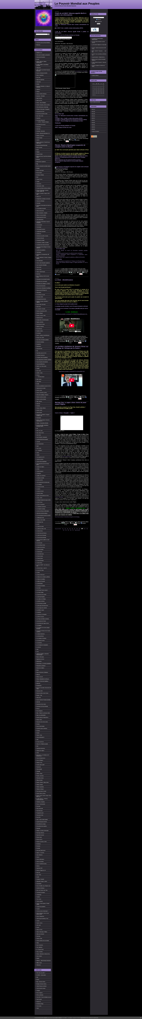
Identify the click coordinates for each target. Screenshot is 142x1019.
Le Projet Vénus (39, 562)
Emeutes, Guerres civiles (41, 315)
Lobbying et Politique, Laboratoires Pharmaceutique (42, 654)
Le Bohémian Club (39, 522)
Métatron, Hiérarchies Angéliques (42, 681)
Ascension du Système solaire (41, 113)
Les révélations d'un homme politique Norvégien (43, 628)
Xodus (37, 1008)
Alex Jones (38, 77)
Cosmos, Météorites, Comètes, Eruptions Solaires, (43, 258)
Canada (37, 181)
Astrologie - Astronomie (40, 131)
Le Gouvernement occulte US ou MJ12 (43, 515)
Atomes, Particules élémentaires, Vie (43, 133)
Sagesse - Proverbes (40, 852)
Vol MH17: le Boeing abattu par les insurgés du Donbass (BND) (71, 119)
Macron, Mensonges (40, 656)
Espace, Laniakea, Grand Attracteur (42, 335)
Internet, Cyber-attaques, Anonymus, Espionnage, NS (43, 420)
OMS (37, 739)
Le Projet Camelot (39, 556)
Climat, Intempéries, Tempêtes (41, 212)
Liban (37, 649)
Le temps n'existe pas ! (40, 574)
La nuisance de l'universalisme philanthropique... (97, 39)
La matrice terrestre (40, 491)
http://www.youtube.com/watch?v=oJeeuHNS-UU (72, 371)
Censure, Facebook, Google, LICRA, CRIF (43, 194)
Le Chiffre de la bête (40, 526)
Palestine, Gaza (39, 762)
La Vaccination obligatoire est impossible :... (99, 45)
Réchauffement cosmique (41, 823)
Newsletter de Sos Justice (41, 704)
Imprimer (80, 272)
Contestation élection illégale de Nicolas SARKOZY (43, 247)
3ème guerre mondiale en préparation (43, 54)
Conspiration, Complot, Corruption (42, 242)
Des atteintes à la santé (40, 294)
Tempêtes (38, 896)
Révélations (38, 843)
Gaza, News (38, 370)
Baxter (37, 149)
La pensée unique (39, 493)
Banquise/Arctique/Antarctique (41, 145)
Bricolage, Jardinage (40, 174)
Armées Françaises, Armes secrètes (43, 104)
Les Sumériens (39, 642)
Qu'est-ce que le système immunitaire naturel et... (98, 60)
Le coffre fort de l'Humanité (41, 535)
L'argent (37, 454)
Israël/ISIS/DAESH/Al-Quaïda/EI (42, 439)
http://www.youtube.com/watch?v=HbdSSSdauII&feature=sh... (72, 314)
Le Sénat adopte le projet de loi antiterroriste (66, 304)
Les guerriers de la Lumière (41, 594)
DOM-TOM (38, 306)
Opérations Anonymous (40, 748)
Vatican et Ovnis (39, 929)
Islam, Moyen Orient (40, 432)
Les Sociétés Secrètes (40, 640)
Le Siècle (38, 572)
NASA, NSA (38, 697)
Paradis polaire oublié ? (40, 764)
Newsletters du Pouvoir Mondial (42, 706)
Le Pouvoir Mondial (39, 549)
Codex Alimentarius (39, 219)
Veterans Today (39, 938)
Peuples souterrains (40, 775)
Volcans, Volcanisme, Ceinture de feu (43, 953)
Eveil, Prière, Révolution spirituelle (42, 339)
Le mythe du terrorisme (40, 547)
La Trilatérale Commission (41, 506)
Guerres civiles (39, 390)
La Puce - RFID (39, 497)
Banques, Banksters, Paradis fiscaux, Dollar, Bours (43, 142)
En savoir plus (95, 1017)
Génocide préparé (41, 376)
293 (63, 530)
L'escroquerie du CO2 (40, 457)
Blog (37, 163)
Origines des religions (40, 750)
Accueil (37, 59)
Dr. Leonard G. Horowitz (40, 308)
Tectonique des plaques (40, 892)
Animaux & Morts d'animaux (41, 93)
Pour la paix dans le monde (41, 791)
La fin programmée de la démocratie (42, 482)
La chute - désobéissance (64, 280)
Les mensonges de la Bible (41, 603)
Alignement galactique (40, 79)
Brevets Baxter (39, 172)
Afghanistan (38, 67)
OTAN (37, 752)
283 (65, 528)
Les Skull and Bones (40, 636)
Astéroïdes (38, 128)
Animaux (38, 91)
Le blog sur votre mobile (40, 519)
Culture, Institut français (40, 271)
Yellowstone (38, 964)
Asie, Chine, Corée (39, 115)
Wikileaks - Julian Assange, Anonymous (43, 960)
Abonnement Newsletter (40, 57)
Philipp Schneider (39, 780)
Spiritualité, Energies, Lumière (41, 881)
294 (66, 530)
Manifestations (39, 661)
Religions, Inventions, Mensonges (42, 830)
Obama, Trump (39, 735)
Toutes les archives (95, 131)
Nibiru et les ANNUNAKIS (40, 715)
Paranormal (38, 766)
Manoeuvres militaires (40, 667)
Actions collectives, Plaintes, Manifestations (41, 62)
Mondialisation (38, 685)
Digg (86, 272)
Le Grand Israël (39, 542)
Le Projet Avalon (39, 551)
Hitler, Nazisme (39, 401)
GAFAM (37, 368)
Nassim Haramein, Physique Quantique (43, 699)
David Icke (38, 273)
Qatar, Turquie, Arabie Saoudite (42, 819)
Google (37, 383)
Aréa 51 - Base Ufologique (41, 102)
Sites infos (38, 872)
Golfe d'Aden (38, 381)
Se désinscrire (99, 21)
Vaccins (37, 927)
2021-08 (93, 113)
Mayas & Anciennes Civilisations (42, 672)
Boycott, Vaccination (40, 170)
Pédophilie (38, 771)
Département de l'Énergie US (41, 290)
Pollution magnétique (40, 786)
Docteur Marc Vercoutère (41, 304)
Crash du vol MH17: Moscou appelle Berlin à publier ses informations (70, 14)
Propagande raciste (39, 812)
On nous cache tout (40, 741)
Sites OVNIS (38, 874)
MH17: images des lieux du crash (63, 127)
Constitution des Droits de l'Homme (42, 244)
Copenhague (38, 252)
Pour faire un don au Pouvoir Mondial (43, 42)
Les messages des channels (41, 607)
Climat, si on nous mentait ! (41, 215)
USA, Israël (38, 925)
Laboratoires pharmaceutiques (41, 513)
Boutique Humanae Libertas (41, 983)
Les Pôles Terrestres (40, 616)
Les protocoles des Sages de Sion (42, 623)
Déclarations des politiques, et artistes (43, 283)
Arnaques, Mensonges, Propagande (42, 109)
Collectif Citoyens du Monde (41, 986)
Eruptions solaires (39, 330)
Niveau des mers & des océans (42, 721)
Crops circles (38, 267)
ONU (37, 746)
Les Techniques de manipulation (42, 644)
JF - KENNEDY (39, 450)
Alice (37, 977)
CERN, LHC (38, 196)
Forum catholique (59, 497)
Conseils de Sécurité (40, 238)
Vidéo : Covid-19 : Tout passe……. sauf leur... (99, 51)
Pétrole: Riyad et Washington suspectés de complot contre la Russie (70, 146)
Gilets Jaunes (38, 379)
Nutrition (37, 732)
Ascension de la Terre (40, 111)
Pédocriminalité (39, 769)
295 (68, 530)
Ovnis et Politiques (39, 760)
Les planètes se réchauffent (41, 614)
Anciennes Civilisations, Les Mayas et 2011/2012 (43, 87)
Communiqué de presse (40, 229)
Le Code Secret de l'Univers (41, 533)
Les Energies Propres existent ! (42, 590)
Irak (37, 428)
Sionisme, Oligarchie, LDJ (41, 870)
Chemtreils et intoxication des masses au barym (43, 206)
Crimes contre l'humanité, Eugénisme (43, 262)
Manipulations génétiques (40, 665)
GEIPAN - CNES (39, 372)
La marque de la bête (40, 486)
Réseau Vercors (39, 839)
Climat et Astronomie (40, 210)
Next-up (37, 708)
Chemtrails (38, 203)
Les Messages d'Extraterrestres (42, 605)
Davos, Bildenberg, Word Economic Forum (42, 276)
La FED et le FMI (39, 480)
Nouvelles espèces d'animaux (41, 728)
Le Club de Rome (39, 530)
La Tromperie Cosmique (40, 508)
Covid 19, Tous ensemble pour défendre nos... (99, 54)
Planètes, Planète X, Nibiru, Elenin (42, 782)
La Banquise (38, 473)
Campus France (39, 179)
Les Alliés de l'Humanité (40, 581)
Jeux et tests (38, 448)
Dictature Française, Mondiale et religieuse (42, 302)
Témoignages (38, 894)
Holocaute (38, 403)
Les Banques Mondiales (40, 585)
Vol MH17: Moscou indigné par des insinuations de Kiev (69, 121)
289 (79, 528)
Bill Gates (38, 159)
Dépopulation (38, 292)
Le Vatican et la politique (40, 579)
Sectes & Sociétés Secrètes (41, 863)
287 (74, 528)
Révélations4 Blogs (39, 1003)
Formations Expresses (40, 355)
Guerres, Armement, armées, (41, 392)
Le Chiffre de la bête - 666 (41, 528)
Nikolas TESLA (39, 719)
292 (87, 528)
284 (67, 528)
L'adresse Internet (95, 75)
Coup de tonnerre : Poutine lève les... (98, 57)
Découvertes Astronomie (40, 285)
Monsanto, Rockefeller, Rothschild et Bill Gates (43, 688)
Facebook (58, 274)
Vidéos (37, 942)
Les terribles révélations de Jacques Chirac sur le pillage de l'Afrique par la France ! (71, 347)
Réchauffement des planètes (41, 826)
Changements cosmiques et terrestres (43, 198)
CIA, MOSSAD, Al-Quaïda (41, 208)
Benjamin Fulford (39, 154)
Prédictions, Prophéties (40, 801)
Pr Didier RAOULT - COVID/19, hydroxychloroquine (42, 799)
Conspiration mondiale (40, 240)
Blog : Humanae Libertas (40, 981)
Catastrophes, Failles (40, 185)
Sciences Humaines (40, 861)
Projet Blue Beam (39, 810)
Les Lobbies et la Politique (81, 135)
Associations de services (40, 124)
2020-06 (93, 122)
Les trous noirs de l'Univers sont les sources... (98, 42)
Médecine (38, 674)
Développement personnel (41, 299)
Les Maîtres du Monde (40, 601)
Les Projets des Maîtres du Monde (42, 618)
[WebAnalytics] (94, 141)
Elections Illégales (39, 313)
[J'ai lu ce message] (140, 1017)
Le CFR (37, 524)
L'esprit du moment (39, 459)
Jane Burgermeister (40, 443)
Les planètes (38, 612)
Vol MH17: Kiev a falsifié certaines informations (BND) (69, 28)
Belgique (37, 151)
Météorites (38, 683)
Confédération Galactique (41, 231)
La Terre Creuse (39, 502)
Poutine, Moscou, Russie (40, 793)
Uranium (37, 920)
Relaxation (38, 828)
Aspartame (38, 118)
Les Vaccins (38, 647)
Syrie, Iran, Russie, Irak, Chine (41, 890)
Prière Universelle (39, 808)
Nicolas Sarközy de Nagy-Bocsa (42, 717)
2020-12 (93, 118)
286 (72, 528)
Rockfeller (38, 848)
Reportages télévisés (40, 832)
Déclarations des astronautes (41, 281)
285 (70, 528)
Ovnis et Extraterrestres (40, 758)
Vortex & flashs (39, 956)
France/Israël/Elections (67, 338)
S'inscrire (99, 19)
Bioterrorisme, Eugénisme (41, 161)
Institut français (39, 412)
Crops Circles (38, 269)
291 (84, 528)
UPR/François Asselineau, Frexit (42, 918)
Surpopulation (38, 883)
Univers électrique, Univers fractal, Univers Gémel (42, 914)
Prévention (38, 806)
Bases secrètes (39, 147)
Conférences (38, 233)
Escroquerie (38, 333)
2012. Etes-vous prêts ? (40, 972)
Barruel (37, 979)
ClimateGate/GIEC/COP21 (41, 217)
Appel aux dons (39, 100)
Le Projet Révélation (40, 560)
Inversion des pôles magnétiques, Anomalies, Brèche (42, 426)
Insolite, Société (39, 410)
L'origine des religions (40, 466)
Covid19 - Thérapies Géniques (43, 121)
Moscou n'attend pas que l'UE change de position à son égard (68, 159)
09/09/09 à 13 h (39, 52)
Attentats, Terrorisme (40, 135)
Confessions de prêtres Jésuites (42, 235)
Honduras (38, 405)
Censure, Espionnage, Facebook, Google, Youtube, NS (42, 191)
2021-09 (93, 111)
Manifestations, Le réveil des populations (43, 663)
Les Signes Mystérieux (40, 633)
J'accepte (38, 441)
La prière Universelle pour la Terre (42, 495)
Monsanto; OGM (39, 690)
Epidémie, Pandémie (40, 326)
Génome (38, 375)
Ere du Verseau (39, 328)
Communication (39, 224)
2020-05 (93, 124)
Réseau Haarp (39, 837)
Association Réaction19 (40, 120)
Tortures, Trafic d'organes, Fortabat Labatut (42, 904)
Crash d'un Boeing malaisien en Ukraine (65, 125)
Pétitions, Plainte (39, 773)
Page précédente (58, 528)
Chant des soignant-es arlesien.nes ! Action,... (98, 66)
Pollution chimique (39, 784)
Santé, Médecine (39, 854)
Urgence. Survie (39, 922)
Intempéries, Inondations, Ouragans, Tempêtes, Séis (43, 415)
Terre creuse (38, 899)
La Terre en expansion (40, 504)
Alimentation (38, 81)
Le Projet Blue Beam (40, 553)
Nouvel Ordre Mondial (40, 726)
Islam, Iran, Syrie (39, 430)
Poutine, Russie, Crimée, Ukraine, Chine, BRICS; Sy (43, 796)
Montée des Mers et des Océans (42, 693)
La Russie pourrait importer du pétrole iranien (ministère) (69, 253)
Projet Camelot (39, 999)
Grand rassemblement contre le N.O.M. (43, 385)
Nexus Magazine (39, 710)
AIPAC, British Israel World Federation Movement (43, 70)
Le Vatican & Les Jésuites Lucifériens (43, 576)
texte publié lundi (66, 456)
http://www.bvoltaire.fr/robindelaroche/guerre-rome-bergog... (67, 516)
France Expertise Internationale (42, 361)
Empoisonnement (39, 317)
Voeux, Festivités (39, 951)
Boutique (38, 168)
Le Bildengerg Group (40, 517)
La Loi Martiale (39, 484)
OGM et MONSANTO (40, 737)
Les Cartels (38, 587)
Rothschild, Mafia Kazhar (40, 850)
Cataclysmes (38, 183)
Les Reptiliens (38, 625)
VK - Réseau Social (39, 949)
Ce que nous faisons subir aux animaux (43, 188)
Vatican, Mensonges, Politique (41, 931)
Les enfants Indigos (39, 592)
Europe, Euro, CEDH (40, 337)
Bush (37, 177)
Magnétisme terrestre (40, 659)
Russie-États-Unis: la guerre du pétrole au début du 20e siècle (70, 257)
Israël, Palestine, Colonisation (41, 437)
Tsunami (37, 908)
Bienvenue (38, 44)
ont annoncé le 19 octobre (81, 71)
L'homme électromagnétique (41, 461)
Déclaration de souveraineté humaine (43, 279)
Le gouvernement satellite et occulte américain (42, 540)
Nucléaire (38, 730)
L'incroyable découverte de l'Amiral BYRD (42, 464)
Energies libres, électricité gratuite (42, 319)
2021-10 (93, 109)
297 (73, 530)
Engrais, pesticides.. (40, 322)
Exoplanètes (38, 344)
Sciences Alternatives (40, 859)
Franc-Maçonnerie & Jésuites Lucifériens (43, 359)
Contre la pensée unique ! (41, 988)
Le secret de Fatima (40, 570)
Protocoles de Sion (39, 815)
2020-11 (93, 120)
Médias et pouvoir (39, 676)
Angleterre (38, 89)
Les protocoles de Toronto (41, 621)
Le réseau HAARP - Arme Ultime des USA (43, 565)
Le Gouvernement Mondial (41, 537)
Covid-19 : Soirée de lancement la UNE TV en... (99, 48)
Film (37, 350)
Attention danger (39, 137)
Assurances (38, 126)
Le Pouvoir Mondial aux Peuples (77, 3)
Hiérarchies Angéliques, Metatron (42, 394)
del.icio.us (74, 272)
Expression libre (39, 348)
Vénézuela (38, 936)
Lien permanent (85, 138)
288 (77, 528)
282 (62, 528)
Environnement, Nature (40, 324)
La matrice (38, 488)
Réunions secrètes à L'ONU (41, 841)
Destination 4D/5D (39, 296)
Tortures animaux (39, 901)
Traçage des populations (40, 906)
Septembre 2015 (39, 868)
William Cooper (39, 962)
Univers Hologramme (40, 916)
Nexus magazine (39, 992)
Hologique (38, 990)
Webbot (37, 958)
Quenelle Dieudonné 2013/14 (41, 821)
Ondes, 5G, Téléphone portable (42, 743)
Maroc (37, 670)
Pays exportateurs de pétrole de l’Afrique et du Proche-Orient (70, 261)
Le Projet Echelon (39, 558)
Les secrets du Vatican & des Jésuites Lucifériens (43, 631)
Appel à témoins (39, 98)
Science (37, 857)
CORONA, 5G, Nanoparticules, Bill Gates (42, 255)
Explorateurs (38, 346)
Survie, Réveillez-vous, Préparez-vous (43, 885)
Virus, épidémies (39, 947)
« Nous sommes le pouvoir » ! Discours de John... (99, 63)
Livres (37, 651)
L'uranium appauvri (39, 471)
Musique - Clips (39, 695)
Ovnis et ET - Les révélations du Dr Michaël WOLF (42, 755)
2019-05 (93, 129)
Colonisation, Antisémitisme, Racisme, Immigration (43, 222)
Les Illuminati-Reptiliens (40, 596)
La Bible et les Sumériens (40, 475)
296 (70, 530)
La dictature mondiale (40, 477)
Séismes (38, 865)
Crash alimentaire (39, 260)
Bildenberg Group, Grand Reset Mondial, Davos (43, 157)
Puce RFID (38, 817)
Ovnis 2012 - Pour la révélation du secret (43, 997)
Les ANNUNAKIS (39, 583)
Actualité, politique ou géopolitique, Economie (42, 65)
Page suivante (77, 530)
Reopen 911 (38, 1001)
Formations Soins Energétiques (42, 357)
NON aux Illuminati (39, 994)
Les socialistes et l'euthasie (41, 638)
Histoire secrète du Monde (41, 399)
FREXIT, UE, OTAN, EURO (41, 366)
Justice (37, 452)
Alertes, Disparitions (40, 75)
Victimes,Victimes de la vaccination (42, 940)
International (38, 417)
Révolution (61, 339)
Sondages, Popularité (40, 879)
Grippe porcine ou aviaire (40, 388)
